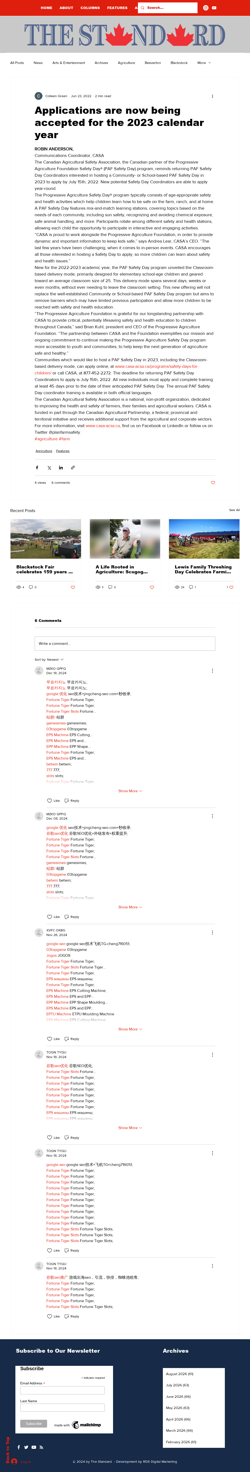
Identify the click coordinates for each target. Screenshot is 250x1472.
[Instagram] (205, 7)
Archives (101, 63)
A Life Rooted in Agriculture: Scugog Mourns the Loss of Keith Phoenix (119, 569)
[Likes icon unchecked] (49, 801)
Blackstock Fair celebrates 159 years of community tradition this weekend (44, 569)
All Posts (17, 63)
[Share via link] (73, 467)
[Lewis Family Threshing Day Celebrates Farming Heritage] (204, 539)
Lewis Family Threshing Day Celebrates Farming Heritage (203, 569)
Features (63, 451)
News (38, 63)
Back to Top (7, 1450)
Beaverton (153, 63)
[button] (90, 8)
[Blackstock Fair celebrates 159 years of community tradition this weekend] (45, 539)
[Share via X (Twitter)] (49, 467)
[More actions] (212, 96)
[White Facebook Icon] (18, 1447)
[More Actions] (212, 671)
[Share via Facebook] (37, 467)
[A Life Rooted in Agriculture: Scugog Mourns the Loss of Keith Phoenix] (125, 539)
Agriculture (126, 63)
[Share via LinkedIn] (61, 467)
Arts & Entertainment (68, 63)
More (202, 63)
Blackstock (179, 63)
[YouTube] (214, 7)
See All (234, 510)
